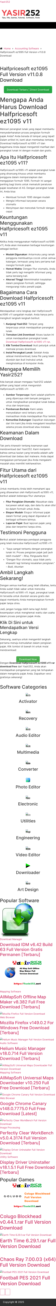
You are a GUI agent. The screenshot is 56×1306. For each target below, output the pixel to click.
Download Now (28, 659)
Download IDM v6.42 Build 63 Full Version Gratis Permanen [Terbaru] (26, 949)
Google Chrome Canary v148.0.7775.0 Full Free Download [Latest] (23, 1108)
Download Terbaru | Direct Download (28, 89)
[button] (28, 25)
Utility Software (9, 1156)
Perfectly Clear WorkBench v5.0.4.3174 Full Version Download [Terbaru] (26, 1137)
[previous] (2, 1292)
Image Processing (10, 1127)
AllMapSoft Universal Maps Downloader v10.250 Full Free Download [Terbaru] (27, 1082)
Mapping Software (10, 991)
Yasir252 (5, 1)
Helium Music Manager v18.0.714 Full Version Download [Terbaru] (23, 1053)
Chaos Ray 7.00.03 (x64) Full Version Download (28, 1262)
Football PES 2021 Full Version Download (25, 1280)
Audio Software (9, 1043)
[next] (7, 1292)
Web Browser (7, 1017)
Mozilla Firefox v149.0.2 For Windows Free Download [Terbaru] (27, 1027)
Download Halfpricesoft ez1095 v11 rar (28, 341)
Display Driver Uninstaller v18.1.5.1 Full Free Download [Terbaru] (27, 1167)
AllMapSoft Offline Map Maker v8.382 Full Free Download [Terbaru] (23, 1001)
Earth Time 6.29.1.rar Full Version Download (28, 1243)
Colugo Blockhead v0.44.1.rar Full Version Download (25, 1222)
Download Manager (11, 939)
